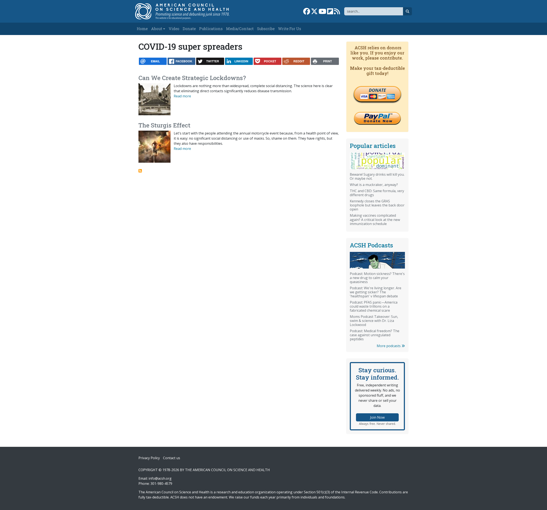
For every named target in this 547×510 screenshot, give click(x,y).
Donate (189, 28)
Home (142, 28)
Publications (211, 28)
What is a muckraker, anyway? (374, 184)
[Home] (186, 11)
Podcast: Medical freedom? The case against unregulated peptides (374, 335)
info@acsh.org (160, 478)
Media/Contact (240, 28)
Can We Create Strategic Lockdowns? (192, 78)
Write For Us (289, 28)
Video (174, 28)
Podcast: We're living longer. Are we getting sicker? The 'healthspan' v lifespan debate (375, 292)
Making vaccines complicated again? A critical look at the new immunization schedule (375, 219)
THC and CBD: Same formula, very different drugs (377, 193)
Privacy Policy (149, 458)
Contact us (171, 458)
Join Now (377, 417)
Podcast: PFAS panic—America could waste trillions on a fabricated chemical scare (373, 306)
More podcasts (389, 345)
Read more (182, 96)
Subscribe (266, 28)
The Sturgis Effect (164, 125)
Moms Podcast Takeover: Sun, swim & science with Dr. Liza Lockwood (374, 320)
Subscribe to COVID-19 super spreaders (140, 170)
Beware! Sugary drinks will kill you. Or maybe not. (377, 176)
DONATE (377, 90)
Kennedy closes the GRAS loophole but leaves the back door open (377, 205)
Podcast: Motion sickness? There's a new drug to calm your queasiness (377, 277)
